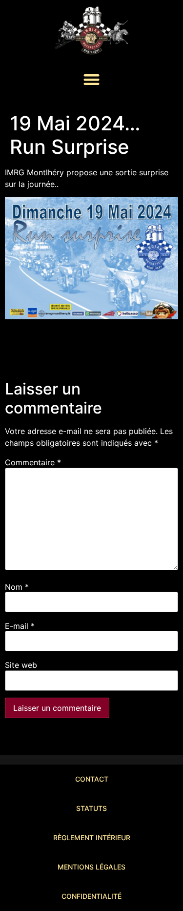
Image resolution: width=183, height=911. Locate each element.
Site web (21, 665)
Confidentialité (91, 896)
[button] (91, 80)
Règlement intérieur (91, 837)
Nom (17, 587)
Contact (91, 779)
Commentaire (33, 462)
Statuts (91, 808)
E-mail (20, 626)
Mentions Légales (91, 867)
